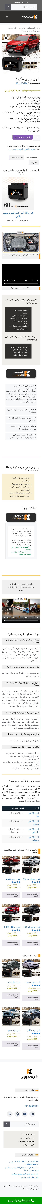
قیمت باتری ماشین (27, 1138)
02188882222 (21, 2)
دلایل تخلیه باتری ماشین (29, 1177)
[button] (6, 38)
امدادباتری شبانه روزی (26, 1141)
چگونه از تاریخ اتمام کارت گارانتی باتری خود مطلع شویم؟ (23, 427)
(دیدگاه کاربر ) (22, 83)
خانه (38, 28)
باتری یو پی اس (28, 1145)
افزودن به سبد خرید (22, 137)
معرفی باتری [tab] (31, 157)
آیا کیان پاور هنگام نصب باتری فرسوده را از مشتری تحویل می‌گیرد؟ (22, 436)
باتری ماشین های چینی (26, 28)
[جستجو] (8, 7)
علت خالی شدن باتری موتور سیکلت (25, 1174)
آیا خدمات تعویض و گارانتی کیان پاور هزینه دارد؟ (22, 419)
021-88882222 (31, 1106)
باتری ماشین (30, 149)
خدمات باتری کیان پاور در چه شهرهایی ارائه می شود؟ (24, 387)
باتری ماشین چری (16, 149)
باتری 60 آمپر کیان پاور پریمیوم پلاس (18, 214)
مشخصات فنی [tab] (17, 157)
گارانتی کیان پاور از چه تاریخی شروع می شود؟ (21, 410)
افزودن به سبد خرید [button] (32, 895)
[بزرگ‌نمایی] (37, 234)
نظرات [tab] (34, 162)
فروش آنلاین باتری (27, 1134)
